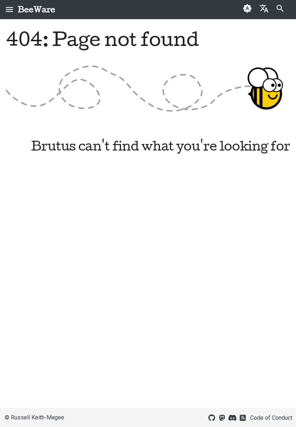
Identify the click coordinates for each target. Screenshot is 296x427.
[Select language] (264, 8)
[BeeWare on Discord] (232, 417)
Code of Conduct (271, 417)
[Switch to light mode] (247, 9)
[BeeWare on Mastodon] (222, 417)
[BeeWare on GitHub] (212, 417)
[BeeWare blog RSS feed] (243, 417)
